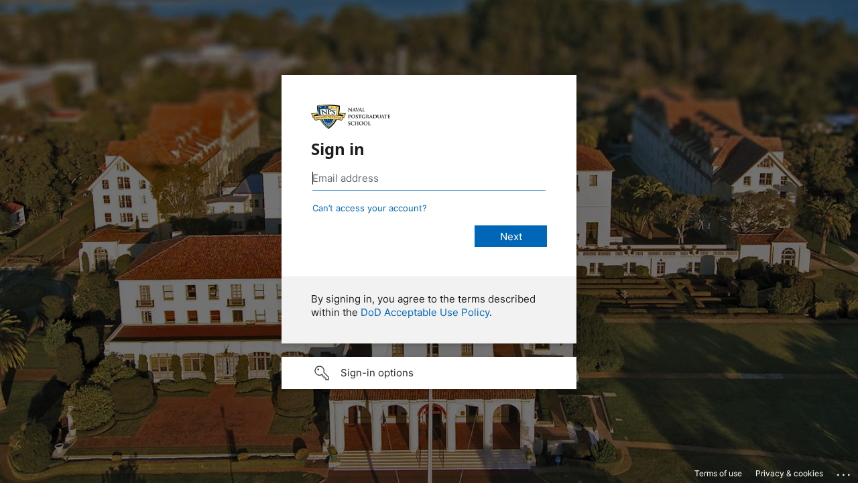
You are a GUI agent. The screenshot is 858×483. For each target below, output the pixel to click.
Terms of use (718, 473)
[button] (429, 373)
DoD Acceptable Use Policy (425, 312)
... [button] (845, 471)
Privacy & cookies (789, 473)
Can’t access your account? (369, 208)
